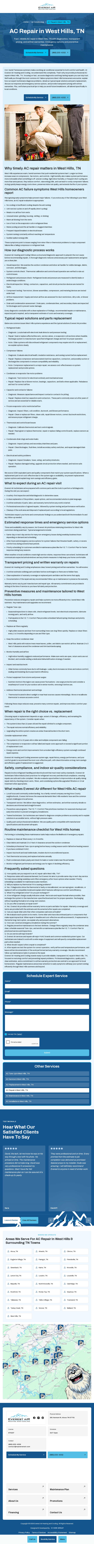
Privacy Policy (24, 1533)
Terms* (19, 1034)
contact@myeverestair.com (19, 1446)
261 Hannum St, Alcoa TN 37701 (62, 1417)
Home (26, 22)
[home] (47, 6)
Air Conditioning (37, 22)
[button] (62, 1539)
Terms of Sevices (39, 1533)
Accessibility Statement (57, 1533)
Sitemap (72, 1533)
